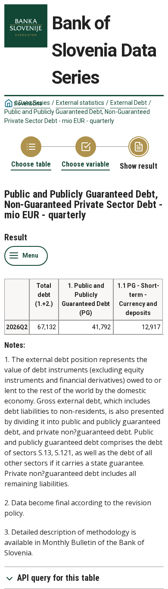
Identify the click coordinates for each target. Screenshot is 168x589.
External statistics (80, 102)
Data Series (34, 102)
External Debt (128, 102)
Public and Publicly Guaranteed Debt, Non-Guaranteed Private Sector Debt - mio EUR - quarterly (77, 116)
